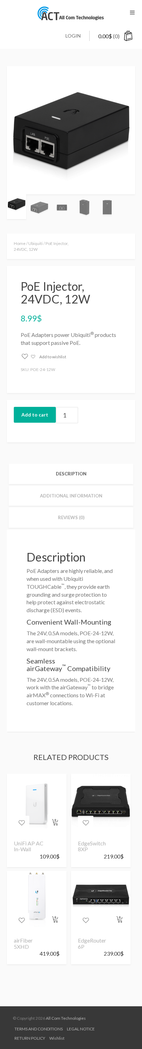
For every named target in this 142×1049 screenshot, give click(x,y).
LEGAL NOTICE (81, 1028)
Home (20, 243)
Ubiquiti (35, 243)
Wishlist (56, 1038)
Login (73, 36)
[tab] (71, 474)
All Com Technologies (66, 1018)
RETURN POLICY (29, 1038)
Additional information (71, 495)
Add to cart (34, 415)
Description (71, 473)
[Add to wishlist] (21, 823)
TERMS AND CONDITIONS (38, 1028)
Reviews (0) (71, 517)
